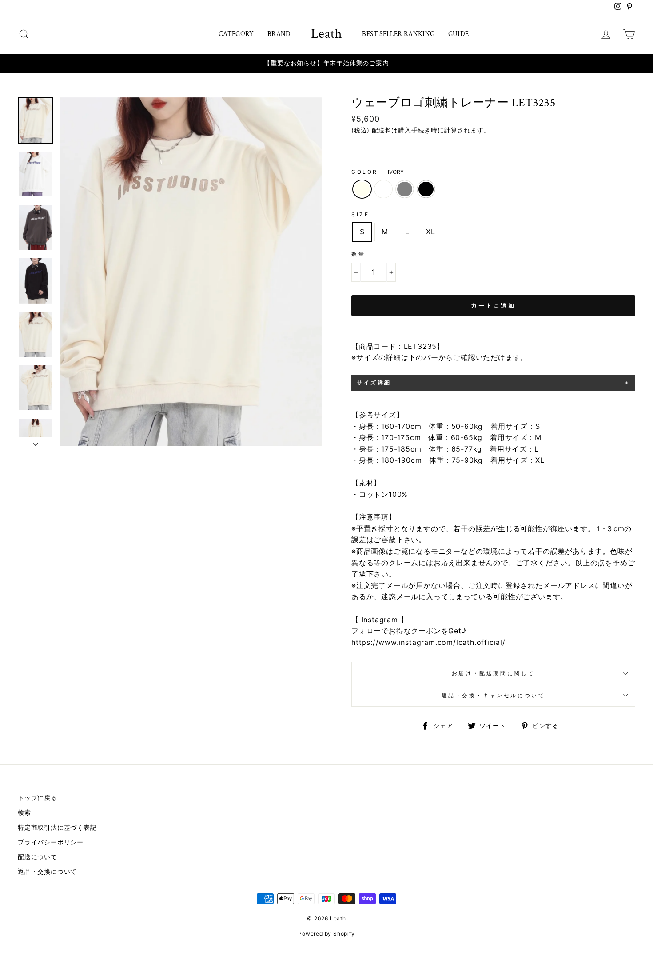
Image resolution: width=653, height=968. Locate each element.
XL (430, 231)
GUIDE (458, 34)
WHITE (383, 189)
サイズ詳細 (374, 382)
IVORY (362, 189)
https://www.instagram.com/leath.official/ (428, 642)
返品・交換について (47, 871)
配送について (37, 856)
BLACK (426, 189)
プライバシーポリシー (51, 842)
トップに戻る (37, 797)
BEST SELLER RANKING (398, 34)
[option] (326, 63)
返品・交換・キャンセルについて (493, 695)
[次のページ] (35, 441)
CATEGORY (236, 34)
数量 (358, 254)
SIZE (360, 214)
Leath (326, 34)
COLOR (377, 171)
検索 (24, 812)
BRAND (279, 34)
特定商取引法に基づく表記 (57, 827)
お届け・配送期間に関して (493, 673)
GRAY (405, 189)
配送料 (381, 130)
